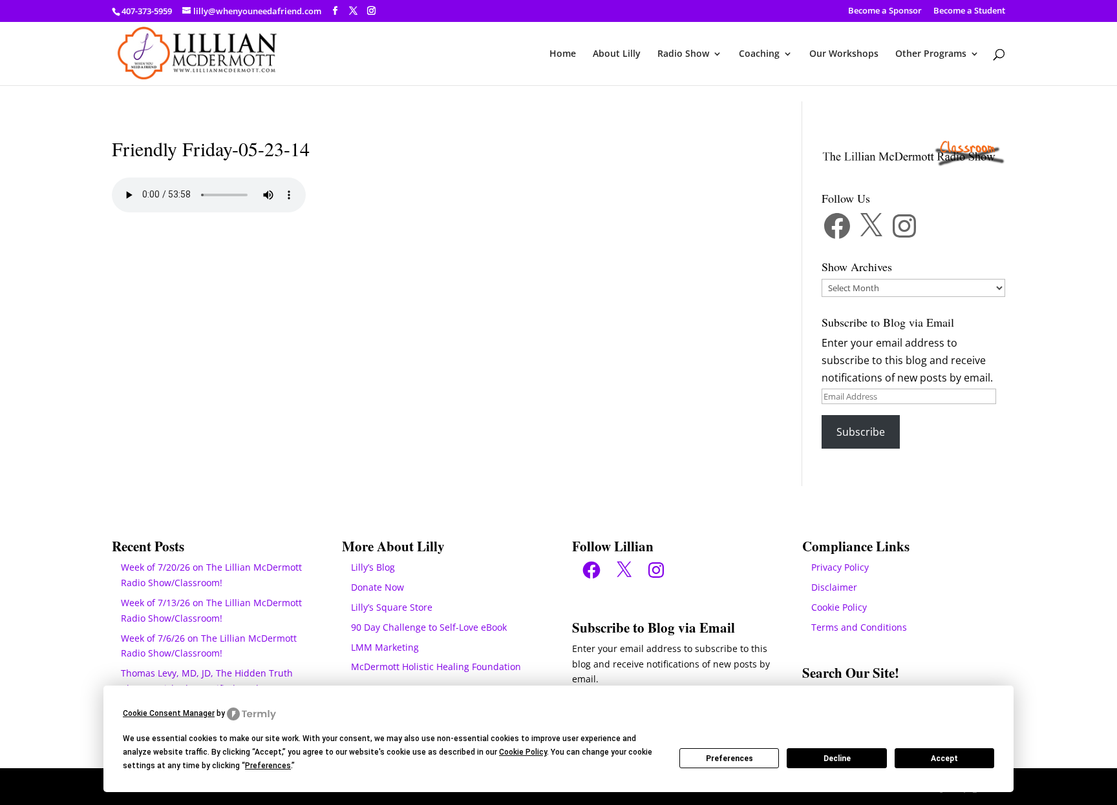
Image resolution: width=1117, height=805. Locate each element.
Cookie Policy (839, 607)
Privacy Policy (840, 567)
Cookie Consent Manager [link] (169, 713)
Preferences (729, 758)
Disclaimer (834, 587)
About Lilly (617, 54)
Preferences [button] (268, 765)
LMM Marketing (385, 647)
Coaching (759, 54)
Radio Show (683, 54)
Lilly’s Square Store (391, 607)
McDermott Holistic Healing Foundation (436, 666)
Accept (944, 758)
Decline (837, 758)
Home (562, 54)
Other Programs (930, 54)
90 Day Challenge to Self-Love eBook (429, 627)
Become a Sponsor (885, 11)
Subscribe (860, 432)
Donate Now (377, 587)
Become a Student (969, 11)
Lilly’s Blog (373, 567)
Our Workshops (843, 54)
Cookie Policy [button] (523, 752)
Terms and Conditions (859, 627)
